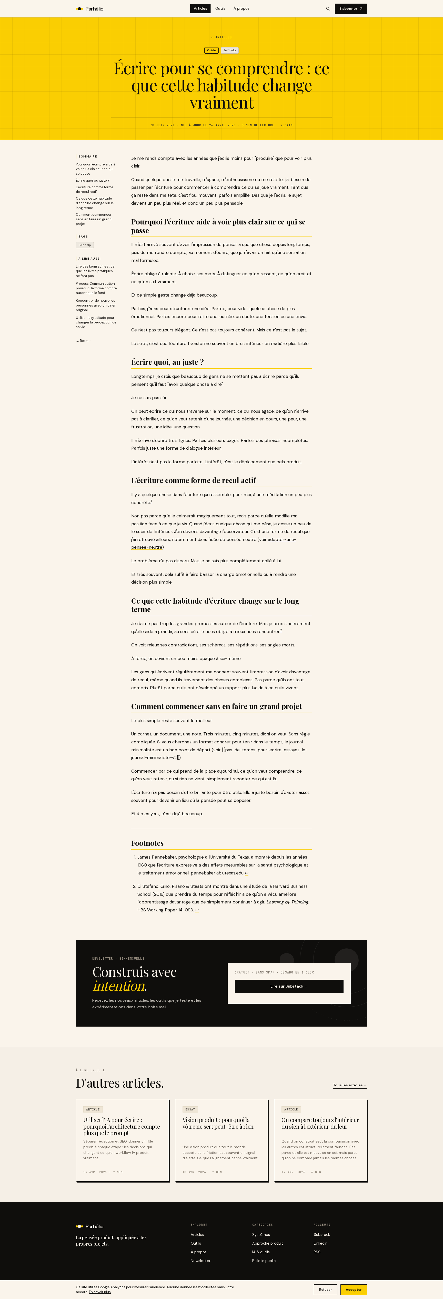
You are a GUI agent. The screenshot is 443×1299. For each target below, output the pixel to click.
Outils (220, 8)
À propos (241, 8)
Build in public (264, 1260)
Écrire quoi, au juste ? (92, 180)
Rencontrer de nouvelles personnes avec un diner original (96, 305)
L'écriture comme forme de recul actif (94, 189)
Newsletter (200, 1260)
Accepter (354, 1289)
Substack (322, 1234)
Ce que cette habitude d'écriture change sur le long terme (95, 203)
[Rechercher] (328, 8)
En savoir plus (100, 1292)
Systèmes (261, 1234)
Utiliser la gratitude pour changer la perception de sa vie (96, 322)
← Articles (221, 37)
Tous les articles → (350, 1085)
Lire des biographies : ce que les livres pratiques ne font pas (95, 271)
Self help (85, 245)
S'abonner (348, 8)
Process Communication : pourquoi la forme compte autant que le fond (96, 288)
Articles (200, 8)
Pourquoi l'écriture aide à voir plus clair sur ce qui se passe (95, 169)
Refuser (325, 1289)
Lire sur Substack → (289, 986)
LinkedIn (320, 1243)
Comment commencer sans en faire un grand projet (94, 219)
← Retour (83, 341)
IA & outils (261, 1252)
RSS (317, 1252)
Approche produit (267, 1243)
